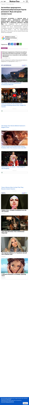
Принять (25, 403)
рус (5, 1)
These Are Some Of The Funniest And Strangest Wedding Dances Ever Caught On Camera (13, 105)
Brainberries (14, 86)
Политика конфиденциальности (7, 402)
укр (2, 1)
